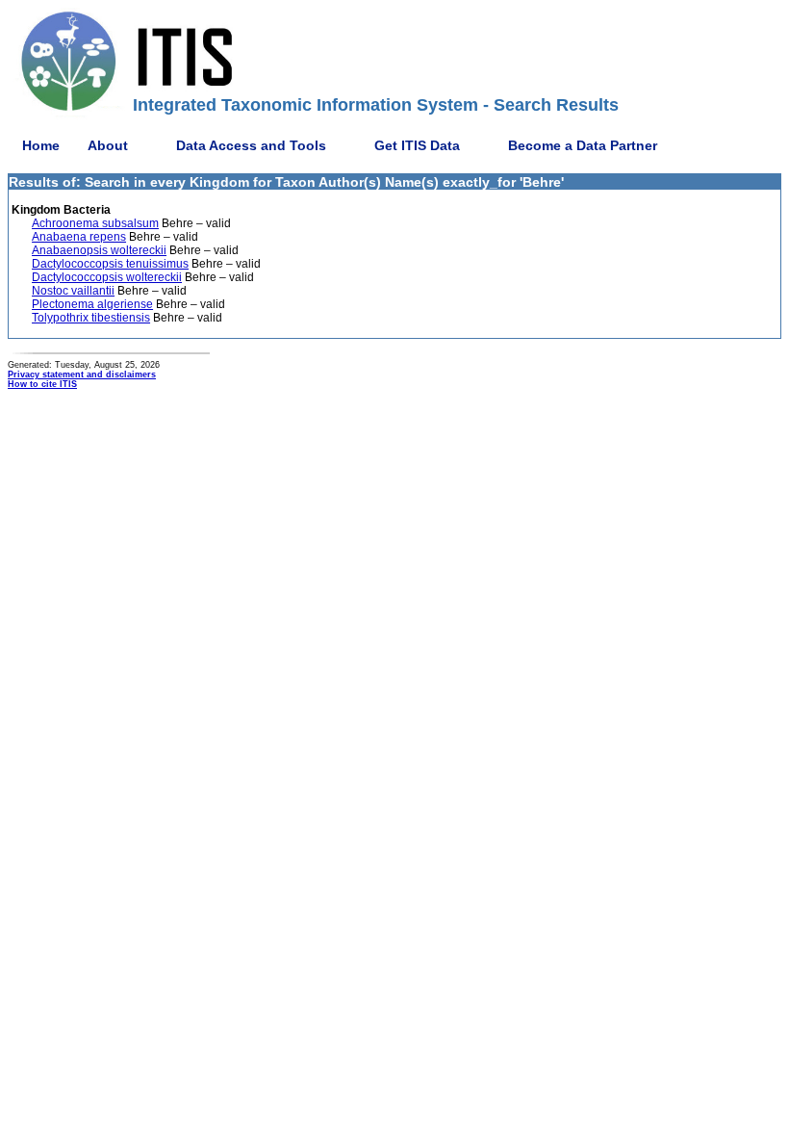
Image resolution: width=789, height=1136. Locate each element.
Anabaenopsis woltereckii (99, 250)
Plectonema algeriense (92, 304)
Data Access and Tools (251, 145)
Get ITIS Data (417, 145)
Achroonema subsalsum (95, 223)
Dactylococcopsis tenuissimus (110, 264)
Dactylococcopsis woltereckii (107, 277)
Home (41, 145)
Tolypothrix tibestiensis (91, 317)
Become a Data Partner (582, 145)
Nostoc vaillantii (73, 290)
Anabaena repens (79, 237)
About (108, 145)
